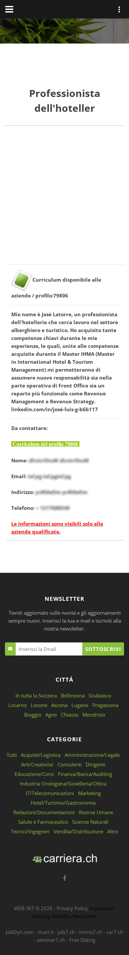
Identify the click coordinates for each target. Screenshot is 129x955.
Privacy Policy (72, 908)
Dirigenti (95, 764)
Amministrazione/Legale (92, 755)
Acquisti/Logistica (41, 755)
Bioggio (32, 714)
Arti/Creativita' (37, 764)
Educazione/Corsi (34, 774)
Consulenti (70, 764)
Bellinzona (73, 695)
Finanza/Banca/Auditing (85, 774)
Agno (51, 714)
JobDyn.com (20, 932)
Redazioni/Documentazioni (44, 812)
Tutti (12, 755)
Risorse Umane (96, 812)
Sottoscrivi (103, 649)
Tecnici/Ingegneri (30, 831)
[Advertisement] (64, 200)
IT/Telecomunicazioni (50, 793)
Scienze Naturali (90, 821)
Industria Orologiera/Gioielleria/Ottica (63, 783)
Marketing (89, 793)
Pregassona (105, 705)
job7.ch (66, 932)
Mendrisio (93, 714)
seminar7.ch (51, 940)
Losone (39, 705)
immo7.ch (90, 932)
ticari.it (46, 932)
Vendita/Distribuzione (78, 831)
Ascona (59, 705)
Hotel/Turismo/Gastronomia (63, 802)
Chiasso (69, 714)
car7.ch (115, 932)
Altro (112, 831)
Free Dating (82, 940)
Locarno (17, 705)
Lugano (79, 705)
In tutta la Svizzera (36, 695)
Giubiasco (100, 695)
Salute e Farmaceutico (43, 821)
